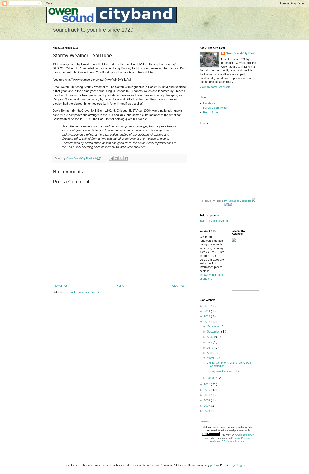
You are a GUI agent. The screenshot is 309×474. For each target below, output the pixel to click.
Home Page (210, 112)
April (210, 352)
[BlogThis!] (116, 158)
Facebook (209, 103)
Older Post (178, 285)
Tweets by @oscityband (214, 220)
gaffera (214, 465)
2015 (207, 306)
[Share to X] (121, 158)
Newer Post (61, 285)
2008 (207, 400)
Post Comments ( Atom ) (84, 292)
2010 (207, 389)
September (214, 331)
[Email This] (111, 158)
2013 (207, 316)
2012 (207, 321)
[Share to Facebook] (126, 158)
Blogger (240, 465)
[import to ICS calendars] (226, 205)
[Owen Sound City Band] (245, 289)
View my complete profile (215, 87)
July (210, 342)
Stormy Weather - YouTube (223, 371)
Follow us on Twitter (215, 107)
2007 (207, 405)
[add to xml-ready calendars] (253, 201)
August (211, 337)
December (214, 326)
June (210, 347)
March (211, 358)
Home (120, 285)
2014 (207, 311)
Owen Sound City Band (240, 53)
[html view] (230, 205)
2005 (207, 411)
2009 (207, 395)
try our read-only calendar (237, 201)
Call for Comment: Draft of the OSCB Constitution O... (229, 364)
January (212, 378)
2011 (207, 384)
